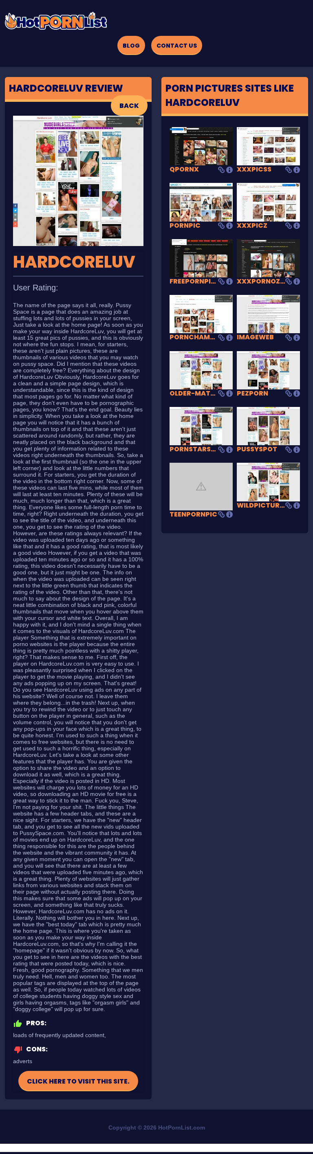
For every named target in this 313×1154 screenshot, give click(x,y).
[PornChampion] (201, 313)
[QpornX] (201, 145)
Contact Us (176, 46)
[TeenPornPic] (201, 486)
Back (129, 105)
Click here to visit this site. (78, 1081)
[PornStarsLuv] (201, 425)
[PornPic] (201, 201)
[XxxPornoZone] (268, 257)
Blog (131, 46)
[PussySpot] (268, 425)
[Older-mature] (201, 369)
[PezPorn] (268, 369)
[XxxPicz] (268, 201)
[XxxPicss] (268, 145)
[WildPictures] (268, 481)
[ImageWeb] (268, 313)
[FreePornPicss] (201, 257)
